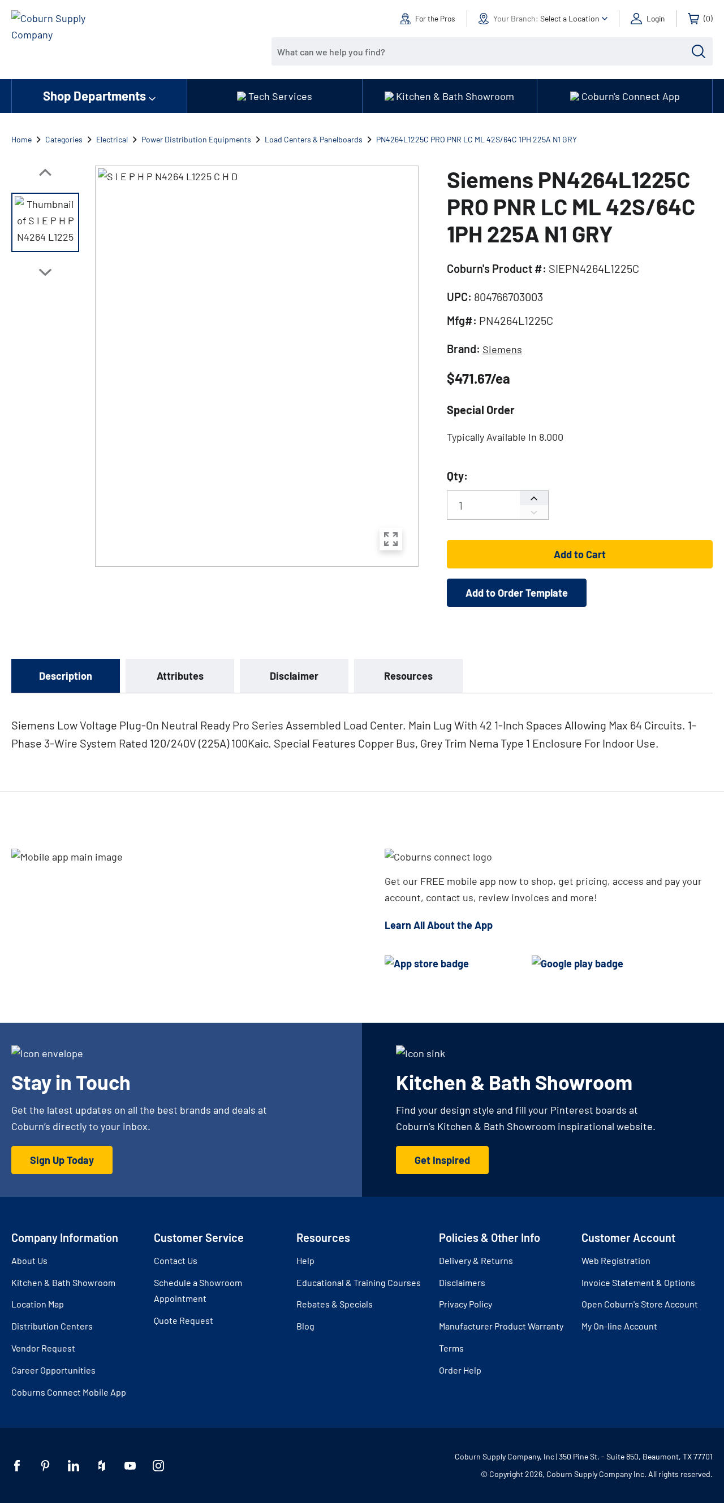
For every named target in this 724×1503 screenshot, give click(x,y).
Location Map (37, 1303)
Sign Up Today (62, 1160)
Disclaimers (462, 1282)
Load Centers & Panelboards (314, 139)
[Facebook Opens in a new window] (17, 1465)
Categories (64, 139)
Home (21, 139)
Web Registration (615, 1260)
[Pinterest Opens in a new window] (45, 1465)
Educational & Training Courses (358, 1282)
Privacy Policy (465, 1303)
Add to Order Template (517, 593)
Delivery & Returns (476, 1260)
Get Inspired (442, 1160)
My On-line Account (619, 1325)
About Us (29, 1260)
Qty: (457, 476)
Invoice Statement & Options (638, 1282)
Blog (305, 1325)
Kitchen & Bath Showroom (63, 1282)
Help (305, 1260)
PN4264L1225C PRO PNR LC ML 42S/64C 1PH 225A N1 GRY (476, 139)
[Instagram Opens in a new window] (158, 1465)
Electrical (112, 139)
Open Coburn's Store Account (639, 1303)
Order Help (460, 1370)
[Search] (698, 51)
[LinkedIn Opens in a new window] (73, 1465)
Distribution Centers (52, 1325)
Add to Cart (580, 554)
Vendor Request (43, 1348)
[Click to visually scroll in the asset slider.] (45, 172)
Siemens (502, 349)
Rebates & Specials (334, 1303)
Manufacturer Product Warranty (501, 1325)
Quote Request (183, 1320)
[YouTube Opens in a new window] (130, 1465)
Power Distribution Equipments (196, 139)
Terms (451, 1348)
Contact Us (175, 1260)
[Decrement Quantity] (534, 512)
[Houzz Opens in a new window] (101, 1465)
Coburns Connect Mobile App (68, 1392)
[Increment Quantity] (534, 498)
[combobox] (483, 51)
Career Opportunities (53, 1370)
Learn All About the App (439, 925)
